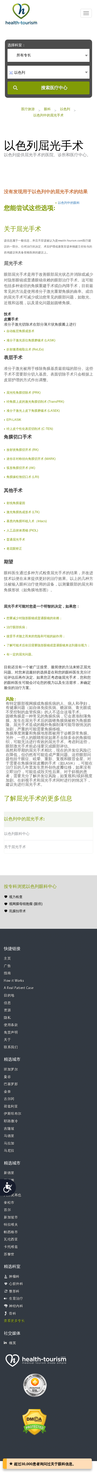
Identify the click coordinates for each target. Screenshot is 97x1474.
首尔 (7, 1210)
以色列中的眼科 (69, 203)
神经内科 (16, 1306)
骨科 (12, 1313)
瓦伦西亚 (11, 1239)
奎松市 (9, 1202)
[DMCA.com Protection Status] (35, 1421)
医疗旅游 (28, 109)
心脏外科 (16, 1284)
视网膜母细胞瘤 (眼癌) (25, 904)
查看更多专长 (14, 1321)
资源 (7, 1010)
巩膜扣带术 (17, 911)
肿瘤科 (14, 1276)
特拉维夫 (11, 1224)
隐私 (7, 1018)
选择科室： (17, 45)
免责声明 (11, 1032)
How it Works (14, 981)
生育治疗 (16, 1298)
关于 (7, 1040)
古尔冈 (9, 1099)
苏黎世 (9, 1254)
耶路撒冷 (11, 1121)
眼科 (47, 109)
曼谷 (7, 1077)
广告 (7, 966)
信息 (7, 1003)
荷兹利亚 (11, 1106)
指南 (7, 973)
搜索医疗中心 (54, 87)
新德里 (9, 1173)
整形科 (14, 1291)
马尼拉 (9, 1151)
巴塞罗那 (11, 1084)
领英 (12, 1343)
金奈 (7, 1092)
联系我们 (11, 1047)
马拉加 (9, 1143)
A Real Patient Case (19, 988)
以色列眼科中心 (16, 834)
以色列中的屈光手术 (48, 115)
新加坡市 (11, 1217)
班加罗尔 (11, 1069)
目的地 (9, 995)
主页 (7, 958)
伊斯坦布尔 (12, 1114)
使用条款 (11, 1025)
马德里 (9, 1136)
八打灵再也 (12, 1195)
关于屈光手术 (15, 847)
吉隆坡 (9, 1129)
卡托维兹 (11, 1247)
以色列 (65, 109)
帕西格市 (11, 1232)
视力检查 (16, 897)
